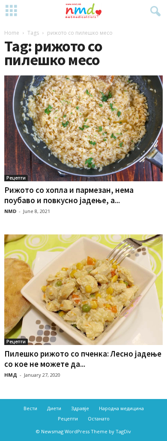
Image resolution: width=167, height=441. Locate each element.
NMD (10, 211)
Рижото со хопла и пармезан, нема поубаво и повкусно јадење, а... (69, 195)
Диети (54, 408)
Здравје (80, 408)
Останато (99, 418)
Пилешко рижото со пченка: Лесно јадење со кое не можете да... (82, 358)
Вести (30, 408)
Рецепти (16, 178)
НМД (10, 375)
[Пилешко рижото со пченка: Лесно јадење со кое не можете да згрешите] (83, 289)
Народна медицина (121, 408)
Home (11, 32)
